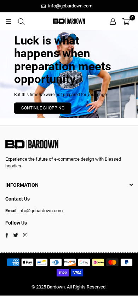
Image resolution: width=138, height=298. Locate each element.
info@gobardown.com (69, 5)
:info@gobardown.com (39, 210)
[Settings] (113, 21)
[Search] (21, 21)
